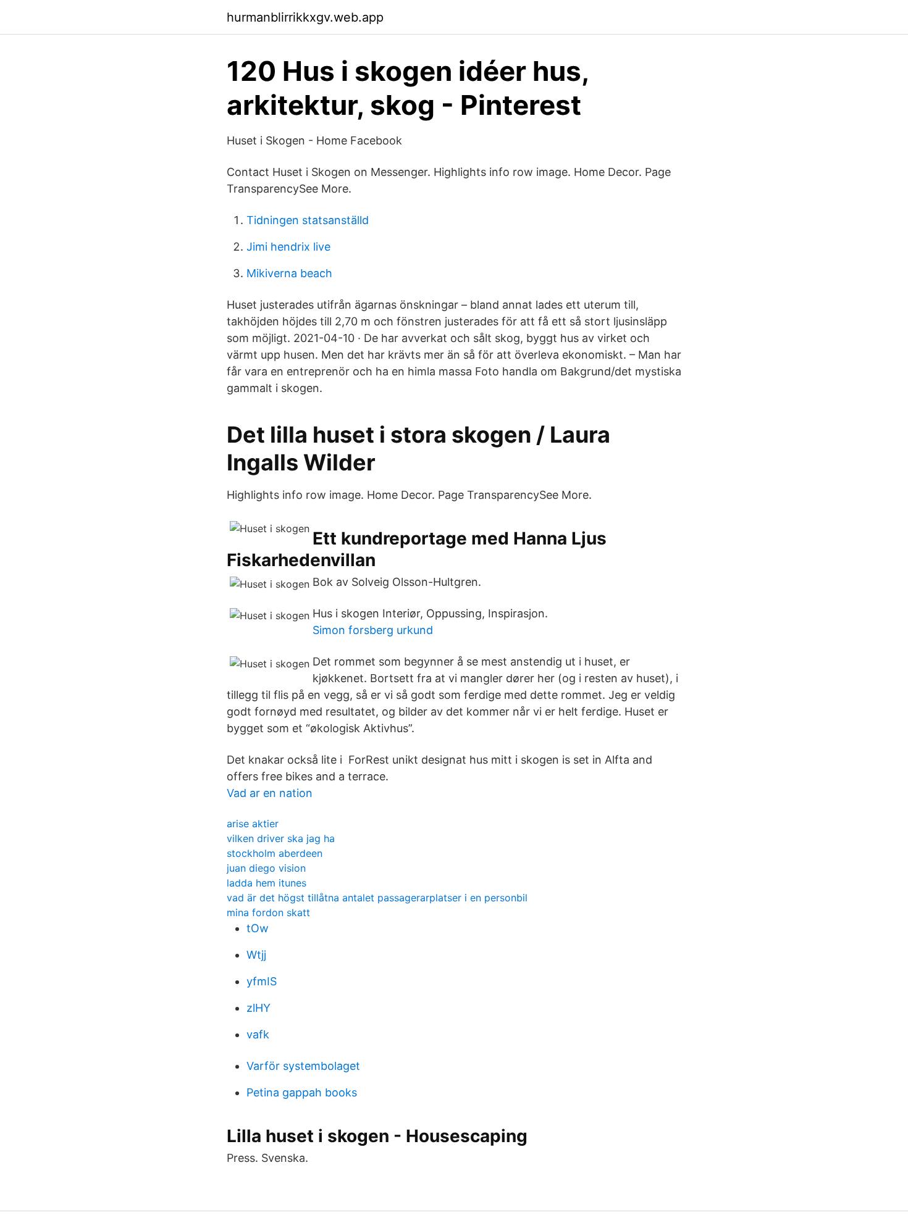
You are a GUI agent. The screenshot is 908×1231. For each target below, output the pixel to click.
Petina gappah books (301, 1092)
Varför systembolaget (303, 1065)
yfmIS (261, 981)
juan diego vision (266, 868)
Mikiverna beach (289, 273)
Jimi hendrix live (288, 246)
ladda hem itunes (266, 883)
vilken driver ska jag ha (281, 838)
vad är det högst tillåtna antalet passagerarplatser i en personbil (377, 897)
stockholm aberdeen (274, 853)
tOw (257, 928)
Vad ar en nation (270, 793)
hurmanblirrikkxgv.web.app (305, 17)
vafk (257, 1034)
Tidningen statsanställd (307, 220)
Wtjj (256, 954)
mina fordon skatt (268, 912)
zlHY (258, 1007)
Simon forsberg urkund (373, 630)
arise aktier (253, 823)
